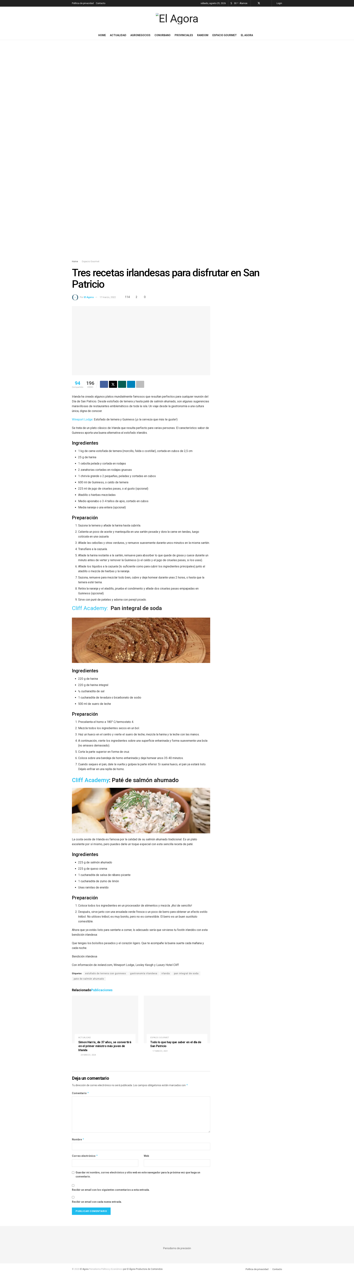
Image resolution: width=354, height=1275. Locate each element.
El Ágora (89, 297)
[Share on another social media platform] (140, 384)
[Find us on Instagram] (264, 3)
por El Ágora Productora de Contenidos (143, 1269)
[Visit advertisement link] (177, 153)
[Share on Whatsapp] (122, 384)
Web (146, 1155)
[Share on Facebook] (104, 384)
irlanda (166, 973)
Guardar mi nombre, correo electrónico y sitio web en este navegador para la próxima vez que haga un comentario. (138, 1174)
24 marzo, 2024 (88, 1055)
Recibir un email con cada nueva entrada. (97, 1201)
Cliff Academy (90, 780)
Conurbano (163, 35)
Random (202, 35)
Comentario (80, 1093)
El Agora (247, 35)
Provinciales (184, 35)
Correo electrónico (85, 1156)
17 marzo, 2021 (160, 1051)
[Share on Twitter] (113, 384)
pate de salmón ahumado (89, 979)
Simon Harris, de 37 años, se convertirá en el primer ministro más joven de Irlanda (104, 1046)
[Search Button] (280, 35)
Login (279, 3)
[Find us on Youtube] (268, 3)
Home (102, 35)
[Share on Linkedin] (131, 384)
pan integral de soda (186, 973)
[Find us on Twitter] (259, 3)
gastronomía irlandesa (143, 973)
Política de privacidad (83, 3)
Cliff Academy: (90, 608)
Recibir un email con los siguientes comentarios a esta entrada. (111, 1189)
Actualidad (118, 35)
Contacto (100, 3)
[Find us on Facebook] (254, 3)
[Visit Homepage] (177, 18)
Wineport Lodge (82, 419)
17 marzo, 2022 (108, 297)
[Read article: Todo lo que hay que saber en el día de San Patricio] (177, 1019)
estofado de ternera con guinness (105, 973)
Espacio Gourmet (224, 35)
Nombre (78, 1139)
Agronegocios (140, 35)
